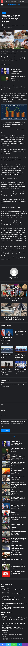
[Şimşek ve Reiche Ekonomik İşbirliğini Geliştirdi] (7, 364)
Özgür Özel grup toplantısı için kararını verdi (18, 572)
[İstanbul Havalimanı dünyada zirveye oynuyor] (7, 349)
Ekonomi (10, 10)
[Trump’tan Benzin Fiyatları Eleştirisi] (5, 78)
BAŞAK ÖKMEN (7, 25)
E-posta (3, 410)
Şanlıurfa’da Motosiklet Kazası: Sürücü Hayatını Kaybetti (17, 526)
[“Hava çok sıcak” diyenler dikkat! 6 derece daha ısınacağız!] (6, 471)
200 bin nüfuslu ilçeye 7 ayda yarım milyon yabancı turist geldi (18, 484)
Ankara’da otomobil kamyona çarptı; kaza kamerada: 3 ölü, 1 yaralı (17, 547)
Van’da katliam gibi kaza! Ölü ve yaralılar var (18, 462)
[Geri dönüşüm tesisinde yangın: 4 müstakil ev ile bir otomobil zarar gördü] (6, 457)
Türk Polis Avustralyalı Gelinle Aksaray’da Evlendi (18, 565)
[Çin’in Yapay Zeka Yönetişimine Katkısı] (5, 71)
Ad (2, 404)
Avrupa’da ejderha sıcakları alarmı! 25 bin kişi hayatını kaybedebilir (18, 540)
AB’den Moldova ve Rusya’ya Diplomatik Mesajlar (20, 331)
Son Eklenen (14, 436)
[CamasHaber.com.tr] (14, 4)
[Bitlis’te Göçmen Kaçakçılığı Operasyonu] (6, 533)
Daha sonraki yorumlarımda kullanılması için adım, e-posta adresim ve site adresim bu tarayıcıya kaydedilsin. (14, 424)
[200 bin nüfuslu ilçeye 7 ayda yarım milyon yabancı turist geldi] (6, 485)
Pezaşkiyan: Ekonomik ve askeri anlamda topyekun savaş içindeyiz (7, 340)
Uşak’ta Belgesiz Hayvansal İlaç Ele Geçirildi (18, 518)
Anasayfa (4, 10)
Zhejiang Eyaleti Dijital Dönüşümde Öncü (21, 370)
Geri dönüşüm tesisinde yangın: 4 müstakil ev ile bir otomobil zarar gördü (18, 456)
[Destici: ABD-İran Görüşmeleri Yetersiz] (6, 555)
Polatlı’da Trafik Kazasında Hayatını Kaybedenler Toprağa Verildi (18, 491)
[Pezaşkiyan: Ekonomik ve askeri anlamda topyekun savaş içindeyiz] (7, 332)
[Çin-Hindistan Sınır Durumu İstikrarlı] (6, 513)
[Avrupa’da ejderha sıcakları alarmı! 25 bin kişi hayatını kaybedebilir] (6, 540)
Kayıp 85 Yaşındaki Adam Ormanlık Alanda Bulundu (18, 497)
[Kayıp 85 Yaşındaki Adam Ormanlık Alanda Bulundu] (6, 499)
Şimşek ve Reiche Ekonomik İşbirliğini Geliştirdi (6, 371)
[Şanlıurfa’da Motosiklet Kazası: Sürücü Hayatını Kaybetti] (6, 526)
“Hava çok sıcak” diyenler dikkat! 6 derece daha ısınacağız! (18, 470)
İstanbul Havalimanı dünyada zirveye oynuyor (6, 356)
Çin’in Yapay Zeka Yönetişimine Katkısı (16, 442)
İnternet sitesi (4, 415)
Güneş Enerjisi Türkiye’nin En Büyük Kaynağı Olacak (20, 356)
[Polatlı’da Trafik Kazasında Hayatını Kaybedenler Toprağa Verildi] (6, 492)
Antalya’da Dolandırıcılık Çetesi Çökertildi (17, 476)
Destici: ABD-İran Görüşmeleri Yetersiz (16, 553)
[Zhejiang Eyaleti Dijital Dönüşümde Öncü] (21, 364)
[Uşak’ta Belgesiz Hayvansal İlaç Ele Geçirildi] (6, 520)
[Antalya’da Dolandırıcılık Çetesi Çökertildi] (6, 478)
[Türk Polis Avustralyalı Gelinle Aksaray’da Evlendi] (6, 567)
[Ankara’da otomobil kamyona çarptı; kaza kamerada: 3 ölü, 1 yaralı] (6, 547)
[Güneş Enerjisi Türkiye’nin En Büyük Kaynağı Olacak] (21, 349)
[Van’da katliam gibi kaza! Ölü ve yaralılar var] (6, 464)
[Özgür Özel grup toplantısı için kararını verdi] (6, 574)
